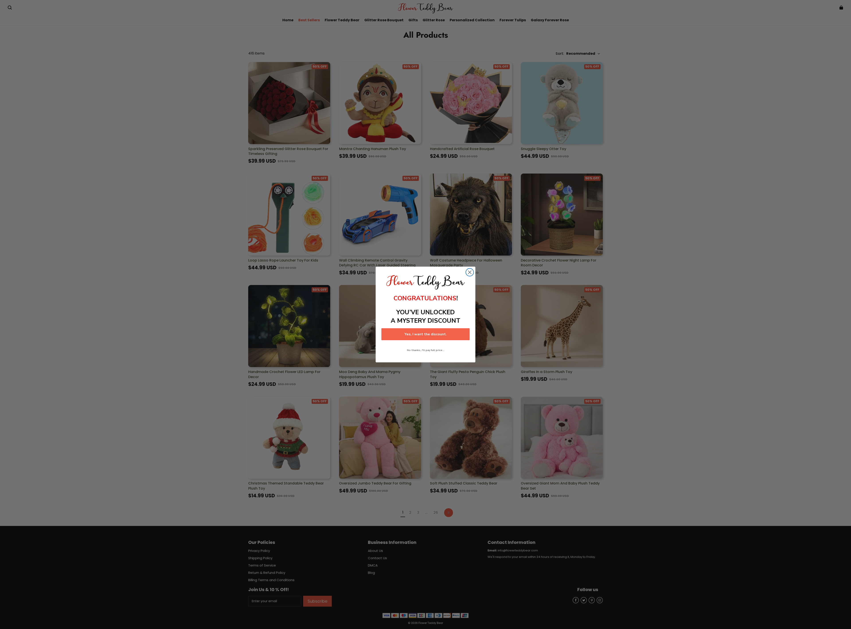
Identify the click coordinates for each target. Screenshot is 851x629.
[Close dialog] (470, 272)
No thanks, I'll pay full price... (425, 350)
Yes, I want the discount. (425, 334)
